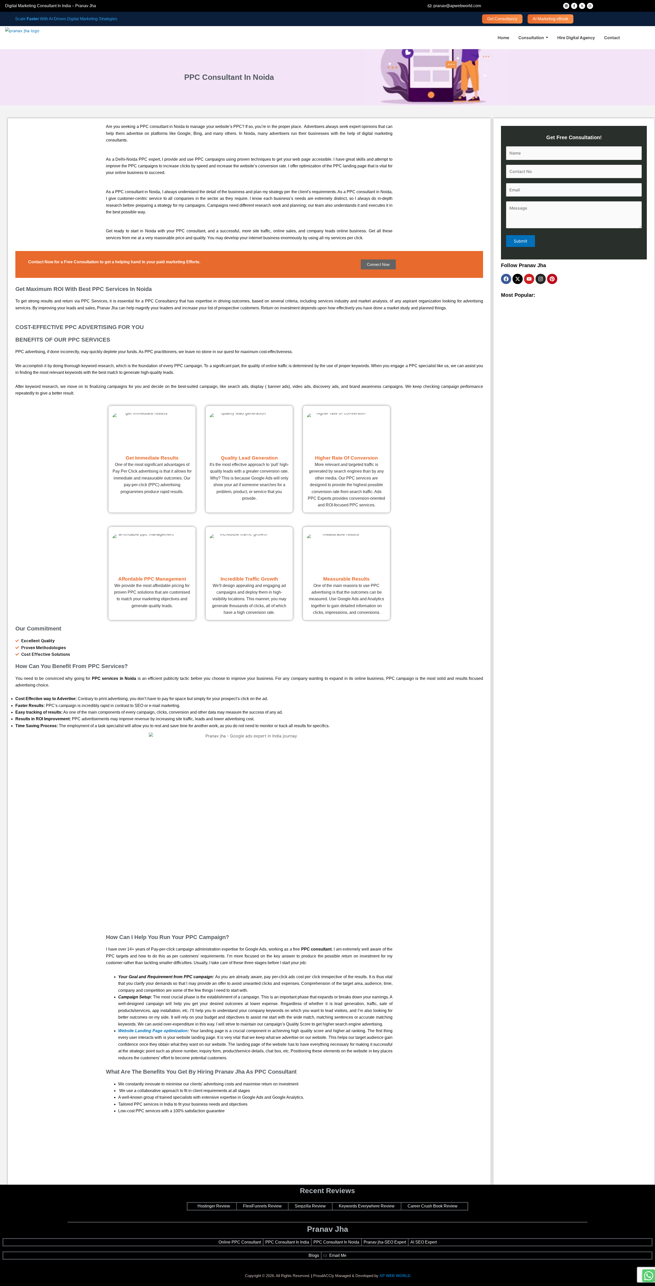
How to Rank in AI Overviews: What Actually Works (546, 975)
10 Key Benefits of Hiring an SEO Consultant (540, 686)
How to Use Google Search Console (533, 493)
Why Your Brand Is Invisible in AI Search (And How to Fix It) (554, 589)
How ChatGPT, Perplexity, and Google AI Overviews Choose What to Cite (566, 397)
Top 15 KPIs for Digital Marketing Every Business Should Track (557, 782)
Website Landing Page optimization (153, 1031)
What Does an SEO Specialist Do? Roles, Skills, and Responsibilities (562, 879)
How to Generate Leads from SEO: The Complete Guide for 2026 (559, 1174)
